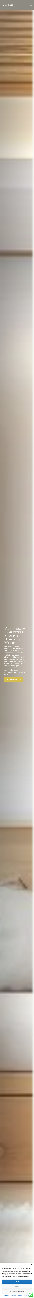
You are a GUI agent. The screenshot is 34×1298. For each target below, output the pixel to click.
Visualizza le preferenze (17, 1291)
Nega (17, 1286)
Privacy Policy (13, 1295)
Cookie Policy (6, 1295)
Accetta (17, 1281)
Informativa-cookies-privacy (24, 1295)
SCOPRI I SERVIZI (13, 679)
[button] (31, 1265)
